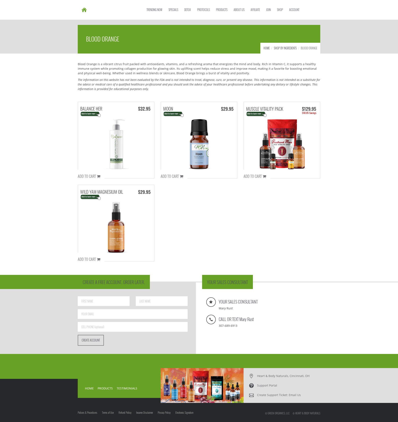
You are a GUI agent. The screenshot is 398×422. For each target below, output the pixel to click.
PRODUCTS (105, 388)
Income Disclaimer (144, 412)
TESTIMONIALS (127, 388)
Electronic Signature (184, 412)
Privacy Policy (164, 412)
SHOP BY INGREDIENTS (285, 48)
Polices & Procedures (87, 412)
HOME (266, 48)
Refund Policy (125, 412)
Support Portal (267, 385)
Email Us (295, 395)
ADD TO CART (87, 175)
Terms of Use (108, 412)
